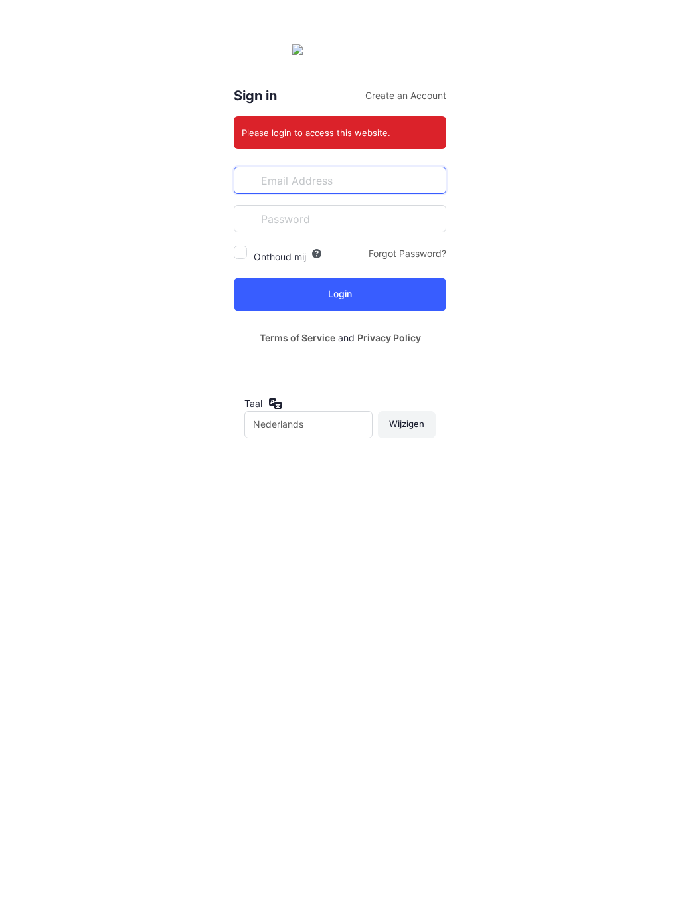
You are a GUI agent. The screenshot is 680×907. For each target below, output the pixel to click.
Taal (253, 403)
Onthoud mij (280, 256)
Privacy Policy (389, 337)
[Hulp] (317, 254)
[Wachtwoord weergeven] (433, 218)
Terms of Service (297, 337)
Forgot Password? (407, 253)
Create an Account (405, 95)
